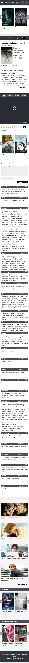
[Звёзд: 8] (16, 127)
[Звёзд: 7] (14, 127)
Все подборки (22, 584)
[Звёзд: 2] (4, 127)
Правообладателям (18, 659)
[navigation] (26, 2)
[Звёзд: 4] (8, 127)
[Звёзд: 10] (21, 127)
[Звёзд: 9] (19, 127)
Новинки (4, 38)
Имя (16, 178)
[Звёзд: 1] (2, 127)
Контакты (8, 659)
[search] (22, 2)
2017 (20, 57)
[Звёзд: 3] (6, 127)
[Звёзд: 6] (12, 127)
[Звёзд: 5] (10, 127)
